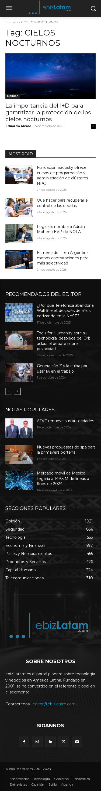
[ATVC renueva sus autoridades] (19, 427)
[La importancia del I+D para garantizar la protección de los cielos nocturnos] (50, 76)
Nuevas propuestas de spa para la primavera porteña (66, 450)
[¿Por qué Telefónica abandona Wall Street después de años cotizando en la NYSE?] (19, 312)
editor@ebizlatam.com (54, 704)
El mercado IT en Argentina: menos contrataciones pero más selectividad (63, 258)
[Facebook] (24, 742)
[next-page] (17, 391)
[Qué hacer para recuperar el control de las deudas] (19, 207)
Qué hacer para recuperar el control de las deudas (63, 203)
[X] (63, 742)
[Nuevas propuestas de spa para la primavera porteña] (19, 454)
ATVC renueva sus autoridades (65, 420)
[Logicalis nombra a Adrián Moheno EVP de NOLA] (19, 233)
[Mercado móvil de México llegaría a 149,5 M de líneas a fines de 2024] (19, 480)
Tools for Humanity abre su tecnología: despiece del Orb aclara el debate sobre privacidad (63, 341)
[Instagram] (37, 742)
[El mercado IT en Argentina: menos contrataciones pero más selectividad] (19, 259)
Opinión (13, 96)
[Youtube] (77, 742)
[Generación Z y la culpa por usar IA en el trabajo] (19, 372)
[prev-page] (8, 391)
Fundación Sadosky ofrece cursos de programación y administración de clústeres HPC (62, 175)
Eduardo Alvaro (18, 126)
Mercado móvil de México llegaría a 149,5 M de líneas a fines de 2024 (63, 478)
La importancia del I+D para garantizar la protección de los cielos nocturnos (48, 112)
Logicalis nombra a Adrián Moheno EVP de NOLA (61, 229)
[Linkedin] (50, 742)
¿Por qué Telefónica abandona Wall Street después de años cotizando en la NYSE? (65, 310)
